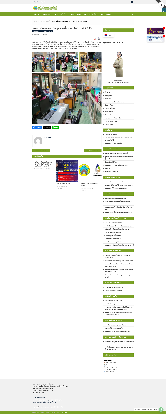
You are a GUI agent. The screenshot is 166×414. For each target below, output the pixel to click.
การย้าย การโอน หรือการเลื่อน (113, 238)
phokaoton (46, 34)
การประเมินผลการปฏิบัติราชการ (114, 242)
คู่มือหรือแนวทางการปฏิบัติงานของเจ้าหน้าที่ (116, 153)
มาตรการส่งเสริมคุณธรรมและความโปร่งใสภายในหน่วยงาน (119, 343)
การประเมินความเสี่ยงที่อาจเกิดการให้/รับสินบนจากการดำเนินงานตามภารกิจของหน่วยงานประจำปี (119, 308)
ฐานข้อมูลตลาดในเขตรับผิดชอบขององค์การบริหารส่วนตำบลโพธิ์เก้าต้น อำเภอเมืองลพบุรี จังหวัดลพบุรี (43, 164)
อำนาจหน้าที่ (108, 99)
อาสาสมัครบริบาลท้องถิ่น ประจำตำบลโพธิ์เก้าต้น (90, 184)
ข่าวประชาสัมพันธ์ (60, 14)
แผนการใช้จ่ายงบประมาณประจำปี (114, 182)
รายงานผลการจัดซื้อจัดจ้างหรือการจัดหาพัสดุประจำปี (118, 212)
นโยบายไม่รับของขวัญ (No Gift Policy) (115, 300)
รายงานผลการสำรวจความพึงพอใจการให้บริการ (117, 165)
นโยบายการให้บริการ (39, 398)
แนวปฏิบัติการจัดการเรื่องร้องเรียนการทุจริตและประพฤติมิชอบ (117, 256)
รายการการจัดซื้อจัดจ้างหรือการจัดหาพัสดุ (115, 198)
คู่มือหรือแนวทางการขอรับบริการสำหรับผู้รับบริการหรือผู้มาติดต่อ (119, 158)
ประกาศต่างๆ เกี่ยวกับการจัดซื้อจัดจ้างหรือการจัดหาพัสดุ (118, 203)
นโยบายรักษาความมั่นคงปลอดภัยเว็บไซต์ (44, 402)
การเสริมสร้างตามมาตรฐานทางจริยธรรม (115, 325)
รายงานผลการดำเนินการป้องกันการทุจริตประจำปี (117, 331)
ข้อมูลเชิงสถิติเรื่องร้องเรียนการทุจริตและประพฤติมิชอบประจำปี (119, 276)
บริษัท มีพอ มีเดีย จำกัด (56, 407)
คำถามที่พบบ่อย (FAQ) (111, 121)
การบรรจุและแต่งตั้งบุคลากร (113, 235)
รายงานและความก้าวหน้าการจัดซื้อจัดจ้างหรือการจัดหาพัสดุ (119, 208)
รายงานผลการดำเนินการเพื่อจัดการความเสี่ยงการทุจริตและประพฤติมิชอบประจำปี (119, 314)
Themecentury (64, 412)
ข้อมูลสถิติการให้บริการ (111, 162)
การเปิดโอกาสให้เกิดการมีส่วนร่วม (114, 290)
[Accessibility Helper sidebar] (164, 10)
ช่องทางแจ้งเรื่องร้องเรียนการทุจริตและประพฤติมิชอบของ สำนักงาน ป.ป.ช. (119, 265)
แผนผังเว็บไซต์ (109, 124)
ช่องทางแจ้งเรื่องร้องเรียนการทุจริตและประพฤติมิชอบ (119, 261)
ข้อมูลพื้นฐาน (46, 14)
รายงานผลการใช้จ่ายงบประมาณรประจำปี (115, 188)
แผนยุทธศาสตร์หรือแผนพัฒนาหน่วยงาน (115, 102)
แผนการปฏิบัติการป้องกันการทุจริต (114, 328)
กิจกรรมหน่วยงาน (75, 14)
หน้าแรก (36, 14)
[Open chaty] (161, 409)
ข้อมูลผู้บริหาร (108, 95)
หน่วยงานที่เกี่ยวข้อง (90, 14)
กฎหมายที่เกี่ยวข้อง (110, 108)
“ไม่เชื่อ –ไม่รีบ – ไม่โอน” (63, 183)
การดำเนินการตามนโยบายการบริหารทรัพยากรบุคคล (118, 226)
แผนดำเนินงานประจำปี (111, 134)
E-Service (107, 168)
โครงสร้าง (107, 92)
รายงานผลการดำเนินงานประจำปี (113, 143)
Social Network (109, 115)
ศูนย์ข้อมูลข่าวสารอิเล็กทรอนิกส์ (113, 118)
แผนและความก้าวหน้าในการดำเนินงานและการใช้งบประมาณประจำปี (118, 139)
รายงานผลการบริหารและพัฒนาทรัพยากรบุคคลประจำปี (119, 245)
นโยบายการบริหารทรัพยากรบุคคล (114, 223)
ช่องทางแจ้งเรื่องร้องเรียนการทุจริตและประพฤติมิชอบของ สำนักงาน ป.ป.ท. (119, 270)
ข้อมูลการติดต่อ (106, 14)
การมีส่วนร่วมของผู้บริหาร (111, 304)
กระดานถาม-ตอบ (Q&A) (111, 171)
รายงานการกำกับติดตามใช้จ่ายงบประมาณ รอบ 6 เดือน (119, 185)
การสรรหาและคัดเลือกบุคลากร (114, 232)
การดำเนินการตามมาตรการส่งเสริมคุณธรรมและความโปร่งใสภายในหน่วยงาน (119, 348)
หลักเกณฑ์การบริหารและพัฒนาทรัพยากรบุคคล (117, 229)
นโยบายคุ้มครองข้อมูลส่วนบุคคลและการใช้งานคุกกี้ (47, 400)
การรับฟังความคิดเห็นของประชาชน (114, 287)
